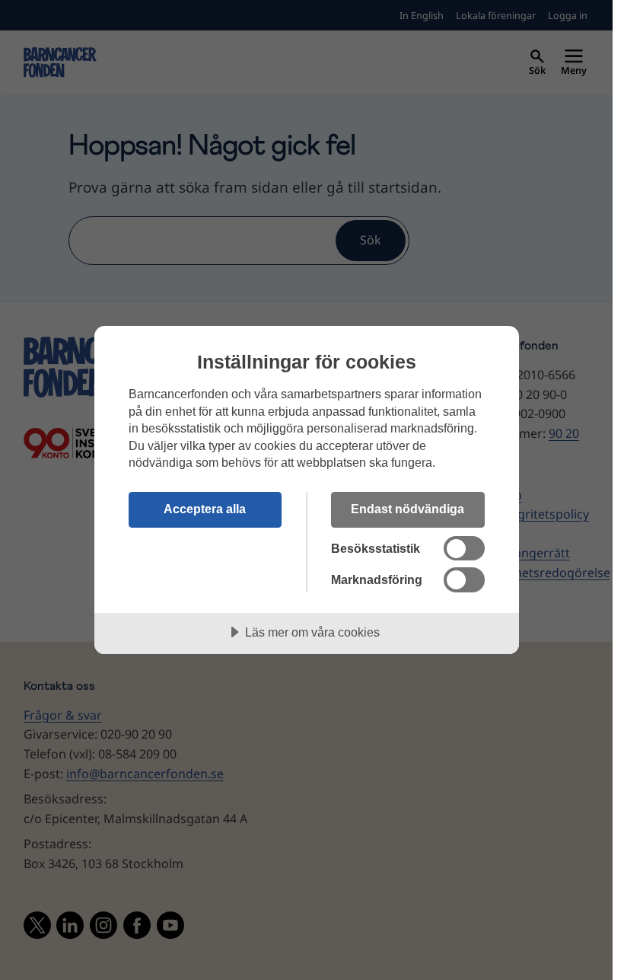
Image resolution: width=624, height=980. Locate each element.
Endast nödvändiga (407, 509)
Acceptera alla (205, 509)
